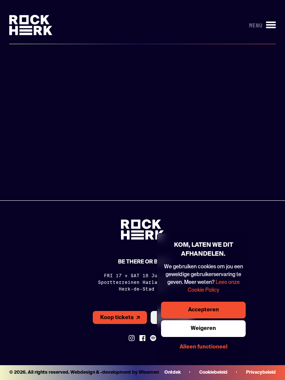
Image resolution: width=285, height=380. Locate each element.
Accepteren (203, 309)
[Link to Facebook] (142, 338)
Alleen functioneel (203, 347)
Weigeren (203, 328)
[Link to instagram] (131, 338)
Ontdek (172, 372)
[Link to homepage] (30, 25)
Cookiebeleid (213, 372)
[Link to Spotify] (153, 338)
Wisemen (149, 372)
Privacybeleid (261, 372)
